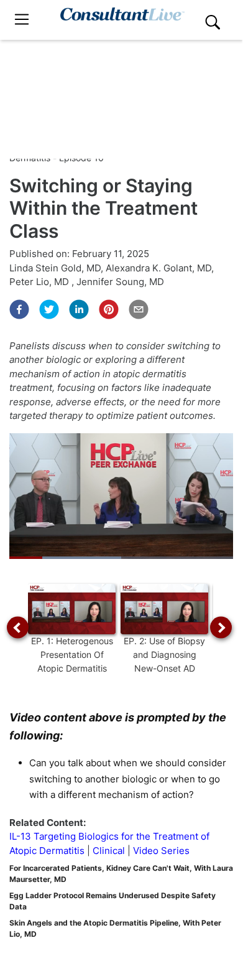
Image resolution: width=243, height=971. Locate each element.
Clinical (109, 850)
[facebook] (19, 309)
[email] (139, 309)
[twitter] (49, 309)
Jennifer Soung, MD (120, 282)
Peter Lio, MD (40, 282)
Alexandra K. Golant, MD (158, 268)
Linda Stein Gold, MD (55, 268)
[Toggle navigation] (22, 20)
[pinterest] (109, 309)
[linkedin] (79, 309)
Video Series (161, 850)
